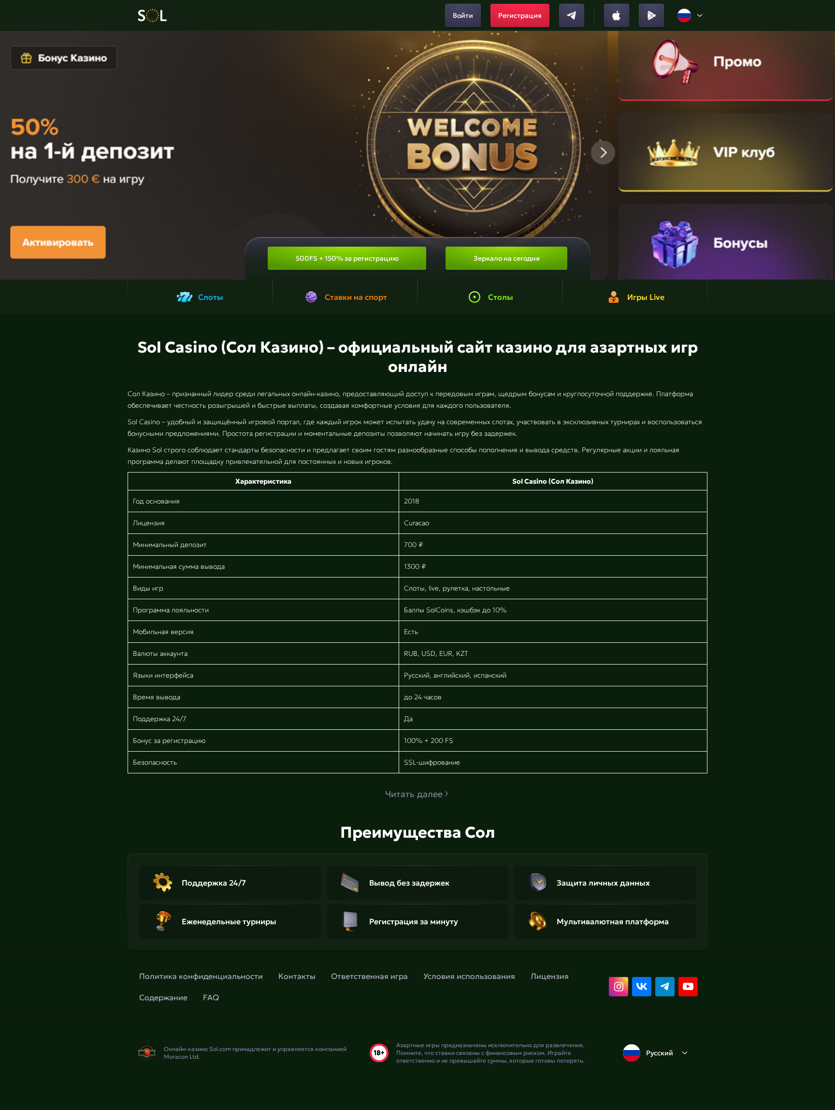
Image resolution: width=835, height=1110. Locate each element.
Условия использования (469, 976)
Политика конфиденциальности (201, 976)
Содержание (163, 997)
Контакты (297, 976)
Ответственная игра (369, 976)
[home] (152, 15)
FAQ (211, 997)
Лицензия (550, 976)
